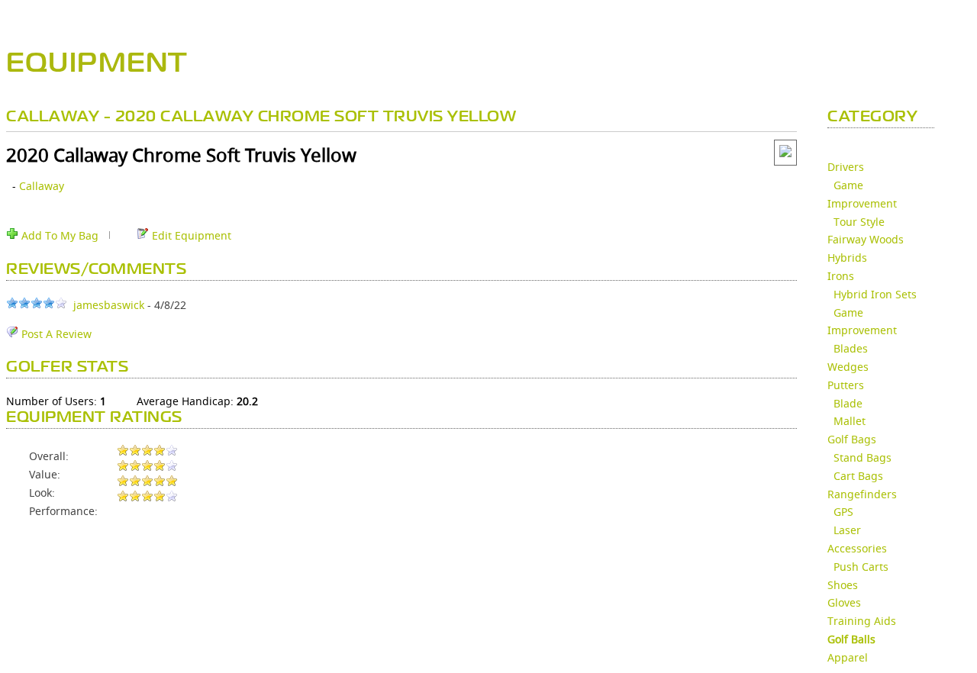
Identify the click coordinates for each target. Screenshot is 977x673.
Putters (845, 385)
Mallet (850, 421)
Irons (840, 276)
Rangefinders (862, 494)
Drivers (845, 166)
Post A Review (55, 334)
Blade (848, 403)
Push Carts (861, 566)
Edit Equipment (190, 235)
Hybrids (847, 257)
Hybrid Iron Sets (875, 294)
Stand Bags (863, 457)
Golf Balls (851, 639)
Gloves (844, 602)
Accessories (857, 548)
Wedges (848, 366)
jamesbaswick (108, 305)
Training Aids (861, 620)
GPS (843, 511)
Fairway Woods (865, 239)
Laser (847, 530)
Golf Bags (851, 439)
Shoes (842, 585)
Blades (851, 348)
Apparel (847, 657)
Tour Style (859, 221)
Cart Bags (858, 476)
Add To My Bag (58, 235)
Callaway (41, 186)
